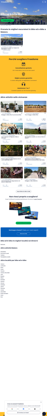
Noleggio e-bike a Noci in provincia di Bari (11, 114)
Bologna (2, 276)
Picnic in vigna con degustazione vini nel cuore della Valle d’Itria (11, 159)
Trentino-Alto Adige (5, 272)
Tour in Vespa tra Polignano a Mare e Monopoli (10, 137)
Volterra (2, 264)
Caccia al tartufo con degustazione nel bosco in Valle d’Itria (10, 181)
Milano (2, 277)
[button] (44, 414)
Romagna (3, 279)
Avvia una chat (23, 233)
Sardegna (3, 284)
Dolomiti (2, 281)
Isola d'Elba (3, 291)
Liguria (2, 286)
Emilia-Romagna (4, 293)
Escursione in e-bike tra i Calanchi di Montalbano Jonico (10, 48)
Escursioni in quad (5, 253)
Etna (2, 297)
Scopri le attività (7, 20)
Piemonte (3, 288)
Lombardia (3, 265)
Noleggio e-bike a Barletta (31, 181)
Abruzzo (2, 283)
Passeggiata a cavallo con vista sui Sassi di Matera (35, 137)
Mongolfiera (3, 251)
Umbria (2, 290)
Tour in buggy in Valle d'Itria (31, 114)
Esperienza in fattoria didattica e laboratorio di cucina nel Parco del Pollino (35, 159)
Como (2, 295)
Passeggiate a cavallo (5, 256)
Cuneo (2, 269)
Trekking (2, 255)
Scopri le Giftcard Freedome (23, 223)
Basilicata (3, 244)
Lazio (2, 274)
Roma (2, 267)
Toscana (2, 271)
